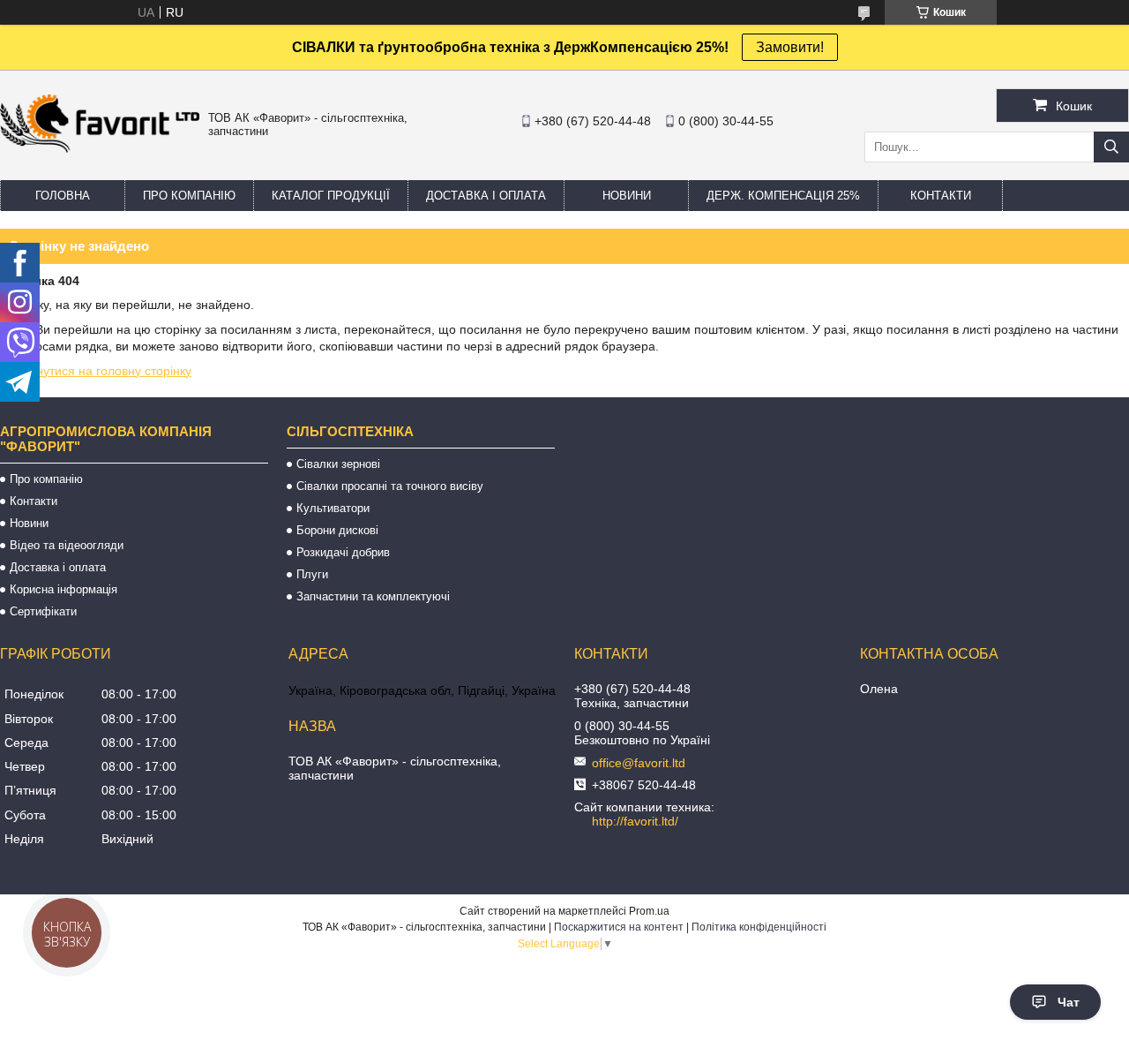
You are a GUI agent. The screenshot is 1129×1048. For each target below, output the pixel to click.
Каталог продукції (331, 195)
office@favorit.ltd (638, 763)
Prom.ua (649, 911)
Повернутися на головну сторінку (95, 371)
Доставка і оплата (486, 195)
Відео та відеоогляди (66, 545)
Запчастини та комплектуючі (373, 596)
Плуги (312, 574)
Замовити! (790, 47)
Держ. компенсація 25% (783, 195)
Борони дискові (337, 530)
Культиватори (333, 508)
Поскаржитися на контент (619, 927)
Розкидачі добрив (343, 552)
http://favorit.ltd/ (635, 821)
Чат (1069, 1002)
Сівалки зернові (338, 464)
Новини (626, 195)
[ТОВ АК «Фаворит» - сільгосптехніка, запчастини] (99, 148)
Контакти (940, 195)
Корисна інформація (63, 589)
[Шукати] (1111, 147)
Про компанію (189, 195)
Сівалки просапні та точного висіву (389, 486)
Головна (62, 195)
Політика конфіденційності (759, 927)
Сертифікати (43, 611)
